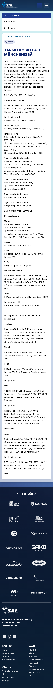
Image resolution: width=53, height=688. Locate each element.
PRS (31, 675)
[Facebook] (4, 637)
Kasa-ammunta (36, 669)
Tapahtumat (8, 653)
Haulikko (33, 656)
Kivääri (18, 37)
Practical (33, 663)
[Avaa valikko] (46, 5)
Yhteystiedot (8, 659)
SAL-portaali (8, 677)
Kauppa (5, 680)
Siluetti (32, 666)
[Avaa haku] (39, 5)
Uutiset (5, 656)
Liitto (4, 650)
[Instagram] (9, 636)
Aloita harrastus (10, 671)
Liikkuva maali (36, 659)
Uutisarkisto (15, 15)
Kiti (3, 674)
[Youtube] (14, 636)
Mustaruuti (34, 672)
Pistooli (27, 37)
